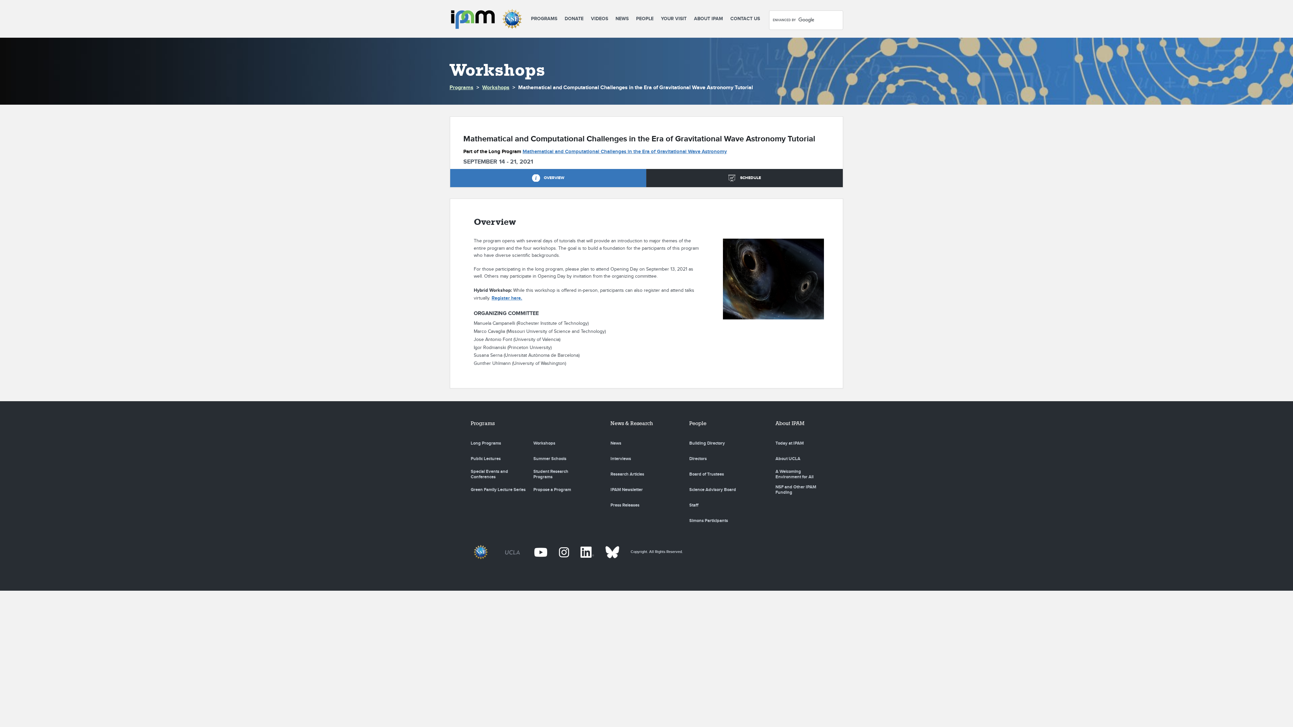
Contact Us (745, 19)
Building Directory (707, 443)
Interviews (620, 458)
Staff (693, 505)
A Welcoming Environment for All (794, 474)
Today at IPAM (789, 443)
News (622, 19)
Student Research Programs (550, 474)
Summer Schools (549, 458)
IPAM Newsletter (626, 489)
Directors (698, 458)
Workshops (495, 87)
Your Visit (674, 19)
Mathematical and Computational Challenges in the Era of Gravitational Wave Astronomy (625, 151)
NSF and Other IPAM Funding (795, 489)
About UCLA (787, 458)
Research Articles (627, 474)
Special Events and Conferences (489, 474)
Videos (599, 19)
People (645, 19)
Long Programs (486, 443)
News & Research (631, 423)
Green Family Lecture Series (498, 489)
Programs (544, 19)
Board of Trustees (706, 474)
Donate (574, 19)
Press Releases (624, 505)
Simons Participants (708, 520)
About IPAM (708, 19)
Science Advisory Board (712, 489)
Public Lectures (486, 458)
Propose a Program (552, 489)
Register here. (507, 298)
